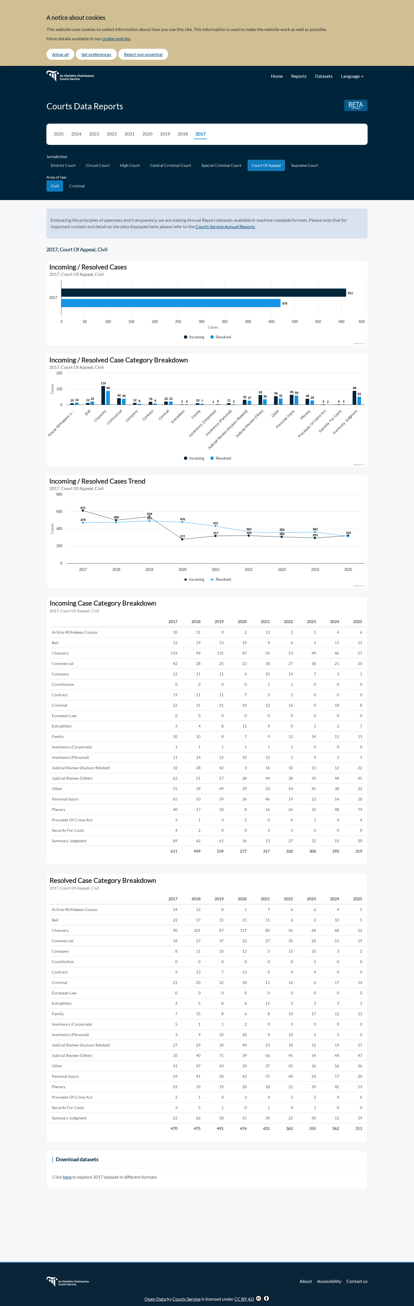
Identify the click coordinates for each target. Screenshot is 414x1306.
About (306, 1281)
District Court (63, 165)
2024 (76, 133)
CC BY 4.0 (244, 1298)
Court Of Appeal (266, 165)
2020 (147, 133)
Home (277, 76)
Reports (299, 76)
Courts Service (186, 1298)
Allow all (60, 54)
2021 (129, 133)
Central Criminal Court (170, 165)
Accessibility (329, 1281)
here (67, 1176)
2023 (94, 133)
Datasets (324, 76)
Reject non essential (143, 54)
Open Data (155, 1298)
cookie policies (116, 38)
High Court (130, 165)
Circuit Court (98, 165)
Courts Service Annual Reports (225, 226)
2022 (112, 133)
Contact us (357, 1281)
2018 (183, 133)
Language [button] (350, 76)
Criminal (77, 185)
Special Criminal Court (221, 165)
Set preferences (96, 54)
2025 (59, 133)
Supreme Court (304, 165)
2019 (165, 133)
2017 (200, 133)
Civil (55, 185)
